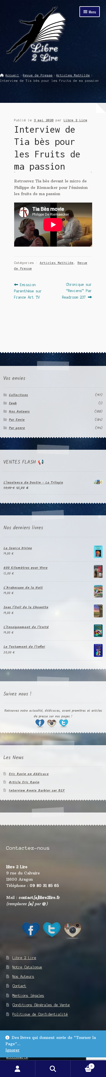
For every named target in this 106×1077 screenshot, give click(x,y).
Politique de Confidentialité (40, 1014)
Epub (13, 403)
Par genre (17, 428)
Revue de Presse (38, 75)
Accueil (12, 75)
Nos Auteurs (19, 411)
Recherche (53, 1069)
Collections (18, 395)
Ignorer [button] (12, 1050)
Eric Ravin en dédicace (29, 774)
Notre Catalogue (27, 967)
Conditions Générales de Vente (41, 1005)
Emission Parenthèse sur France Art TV (28, 290)
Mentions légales (28, 995)
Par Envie (17, 419)
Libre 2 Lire (75, 120)
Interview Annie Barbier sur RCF (37, 790)
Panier (81, 1065)
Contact (19, 986)
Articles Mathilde (73, 75)
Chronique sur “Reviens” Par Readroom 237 (77, 290)
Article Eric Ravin (24, 782)
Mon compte (17, 1069)
